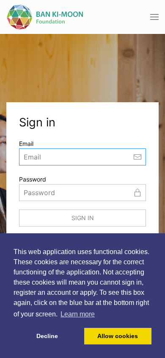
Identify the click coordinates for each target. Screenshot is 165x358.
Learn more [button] (77, 314)
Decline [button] (47, 336)
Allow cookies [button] (117, 336)
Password (32, 179)
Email (26, 143)
